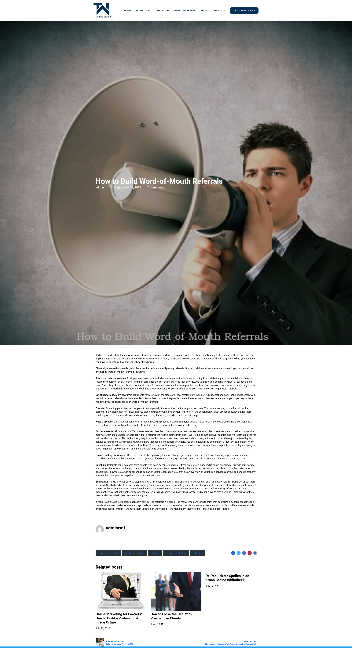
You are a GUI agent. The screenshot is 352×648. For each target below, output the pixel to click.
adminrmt (115, 527)
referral (155, 553)
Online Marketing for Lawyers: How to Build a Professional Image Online (119, 618)
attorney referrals (108, 553)
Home (127, 10)
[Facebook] (233, 553)
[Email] (255, 553)
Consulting (161, 10)
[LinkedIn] (244, 553)
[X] (239, 553)
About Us (141, 10)
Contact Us (218, 10)
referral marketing (176, 553)
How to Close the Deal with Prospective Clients (171, 616)
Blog (204, 10)
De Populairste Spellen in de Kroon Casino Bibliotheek (227, 578)
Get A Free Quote (244, 10)
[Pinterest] (250, 553)
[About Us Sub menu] (149, 10)
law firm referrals (134, 553)
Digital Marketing (184, 10)
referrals (198, 553)
